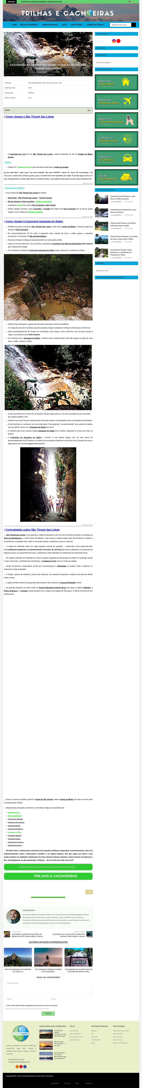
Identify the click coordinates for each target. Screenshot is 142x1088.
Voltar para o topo (87, 183)
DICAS (64, 25)
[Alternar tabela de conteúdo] (87, 110)
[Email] (94, 2)
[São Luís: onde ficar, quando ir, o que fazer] (46, 1045)
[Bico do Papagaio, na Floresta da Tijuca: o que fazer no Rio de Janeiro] (18, 957)
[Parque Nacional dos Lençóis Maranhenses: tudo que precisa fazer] (46, 1056)
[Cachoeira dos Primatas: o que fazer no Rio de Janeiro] (101, 199)
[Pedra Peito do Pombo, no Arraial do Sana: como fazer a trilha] (101, 239)
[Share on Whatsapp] (52, 902)
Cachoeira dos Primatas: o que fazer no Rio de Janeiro (122, 197)
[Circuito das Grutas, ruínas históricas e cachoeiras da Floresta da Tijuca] (101, 253)
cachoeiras (46, 897)
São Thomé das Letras (60, 897)
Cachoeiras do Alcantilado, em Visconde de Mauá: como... (78, 970)
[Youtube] (21, 1066)
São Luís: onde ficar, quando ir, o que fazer (59, 1043)
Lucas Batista (43, 72)
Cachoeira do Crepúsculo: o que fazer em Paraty (123, 210)
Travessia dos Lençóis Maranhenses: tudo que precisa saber (42, 2)
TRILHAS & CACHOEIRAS (28, 25)
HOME (14, 25)
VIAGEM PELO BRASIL (50, 25)
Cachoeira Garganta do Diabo (37, 897)
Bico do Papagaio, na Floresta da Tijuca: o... (18, 970)
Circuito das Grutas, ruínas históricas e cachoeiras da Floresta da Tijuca (121, 252)
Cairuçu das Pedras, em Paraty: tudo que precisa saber (123, 224)
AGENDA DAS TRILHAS (95, 25)
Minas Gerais (52, 897)
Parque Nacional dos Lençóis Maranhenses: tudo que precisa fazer (60, 1055)
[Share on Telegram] (56, 902)
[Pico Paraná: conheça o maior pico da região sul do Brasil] (48, 957)
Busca (133, 25)
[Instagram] (17, 1066)
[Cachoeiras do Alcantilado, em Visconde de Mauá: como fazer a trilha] (79, 957)
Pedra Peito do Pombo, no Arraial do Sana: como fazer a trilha (124, 237)
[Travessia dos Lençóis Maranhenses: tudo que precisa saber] (46, 1034)
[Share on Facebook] (48, 902)
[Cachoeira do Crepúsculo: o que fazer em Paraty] (101, 212)
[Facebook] (98, 2)
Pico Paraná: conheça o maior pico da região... (48, 970)
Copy (89, 892)
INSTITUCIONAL (76, 25)
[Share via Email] (59, 902)
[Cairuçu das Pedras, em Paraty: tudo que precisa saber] (101, 226)
